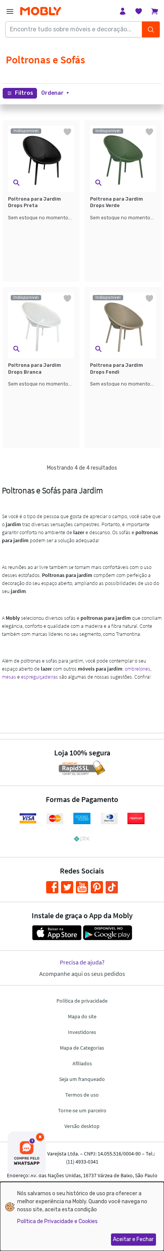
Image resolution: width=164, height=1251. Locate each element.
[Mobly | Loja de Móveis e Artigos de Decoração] (40, 11)
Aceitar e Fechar (133, 1239)
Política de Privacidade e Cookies (57, 1221)
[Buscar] (151, 29)
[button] (55, 93)
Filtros (24, 93)
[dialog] (82, 1216)
